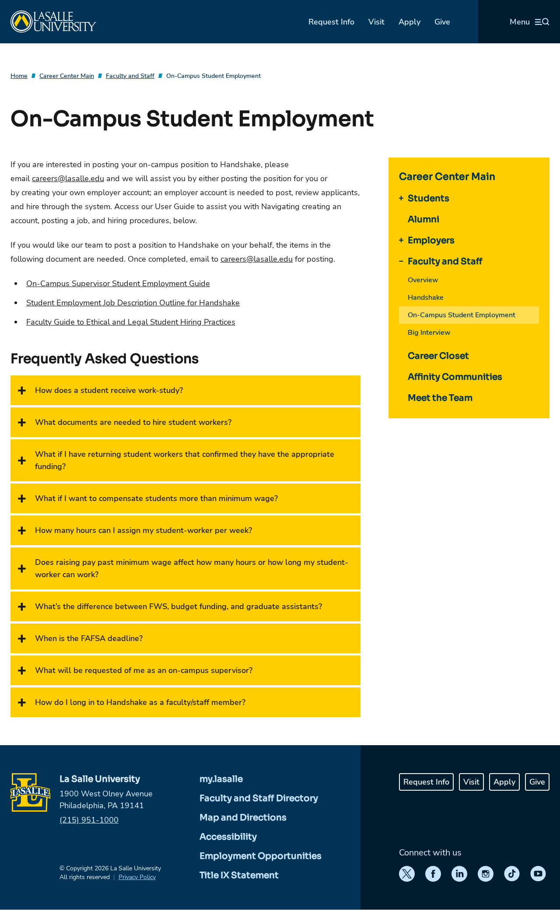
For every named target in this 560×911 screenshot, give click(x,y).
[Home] (53, 22)
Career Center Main (66, 76)
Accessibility (228, 836)
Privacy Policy (137, 877)
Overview (423, 280)
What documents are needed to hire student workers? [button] (133, 422)
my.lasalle (221, 779)
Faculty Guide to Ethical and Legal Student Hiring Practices (130, 322)
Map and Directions (243, 817)
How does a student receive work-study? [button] (109, 390)
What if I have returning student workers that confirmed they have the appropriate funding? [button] (184, 460)
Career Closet (438, 355)
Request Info (331, 22)
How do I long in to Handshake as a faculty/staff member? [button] (140, 702)
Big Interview (429, 332)
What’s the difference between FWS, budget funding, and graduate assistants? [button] (178, 606)
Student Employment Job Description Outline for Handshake (133, 303)
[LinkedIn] (459, 874)
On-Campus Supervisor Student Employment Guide (118, 283)
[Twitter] (407, 874)
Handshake (426, 297)
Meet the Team (440, 397)
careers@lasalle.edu (68, 178)
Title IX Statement (239, 875)
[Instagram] (486, 874)
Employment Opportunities (261, 856)
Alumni (423, 219)
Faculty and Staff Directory (259, 798)
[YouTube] (538, 874)
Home (19, 76)
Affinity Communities (455, 376)
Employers (431, 240)
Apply (409, 22)
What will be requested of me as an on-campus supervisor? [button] (143, 670)
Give (442, 22)
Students (428, 198)
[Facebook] (433, 874)
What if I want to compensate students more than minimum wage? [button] (156, 498)
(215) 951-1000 (89, 820)
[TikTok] (512, 874)
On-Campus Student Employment (213, 76)
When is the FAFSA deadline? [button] (89, 638)
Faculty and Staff (130, 76)
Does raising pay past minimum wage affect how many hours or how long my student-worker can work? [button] (191, 568)
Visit (376, 22)
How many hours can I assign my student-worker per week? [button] (143, 530)
